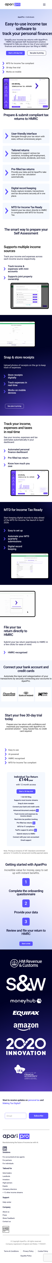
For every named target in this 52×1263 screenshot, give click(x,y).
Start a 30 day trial (15, 53)
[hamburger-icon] (44, 5)
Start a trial (26, 944)
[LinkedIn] (5, 1148)
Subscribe (38, 1116)
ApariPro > (22, 17)
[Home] (12, 4)
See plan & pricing (37, 53)
